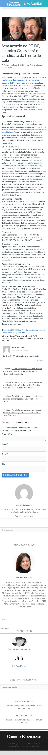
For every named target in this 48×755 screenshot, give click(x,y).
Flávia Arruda (22, 330)
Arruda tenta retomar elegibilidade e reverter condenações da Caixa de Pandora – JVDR (22, 399)
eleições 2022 (10, 330)
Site (3, 464)
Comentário (8, 434)
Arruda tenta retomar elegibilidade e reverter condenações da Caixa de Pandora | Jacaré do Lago (22, 412)
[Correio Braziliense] (14, 3)
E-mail (5, 454)
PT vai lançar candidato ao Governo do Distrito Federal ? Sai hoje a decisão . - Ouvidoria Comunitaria (22, 371)
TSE (23, 332)
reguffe (18, 332)
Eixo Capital (8, 68)
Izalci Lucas (33, 330)
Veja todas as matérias (24, 516)
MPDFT (10, 332)
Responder (40, 360)
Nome (5, 444)
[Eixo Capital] (33, 3)
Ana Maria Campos (36, 65)
